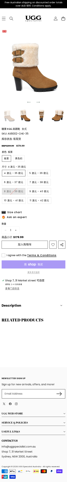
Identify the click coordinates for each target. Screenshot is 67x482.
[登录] (55, 18)
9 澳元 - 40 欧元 (39, 191)
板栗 (6, 158)
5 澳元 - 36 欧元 (38, 173)
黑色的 (18, 158)
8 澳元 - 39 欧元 (14, 192)
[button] (29, 102)
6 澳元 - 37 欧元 (13, 182)
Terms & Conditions (41, 255)
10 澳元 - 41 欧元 (14, 200)
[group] (9, 116)
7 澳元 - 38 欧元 (39, 182)
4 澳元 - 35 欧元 (13, 173)
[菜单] (3, 18)
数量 (4, 223)
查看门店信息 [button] (12, 288)
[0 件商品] (63, 18)
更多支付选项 (33, 272)
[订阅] (59, 393)
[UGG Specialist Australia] (33, 19)
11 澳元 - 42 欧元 (39, 200)
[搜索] (11, 18)
